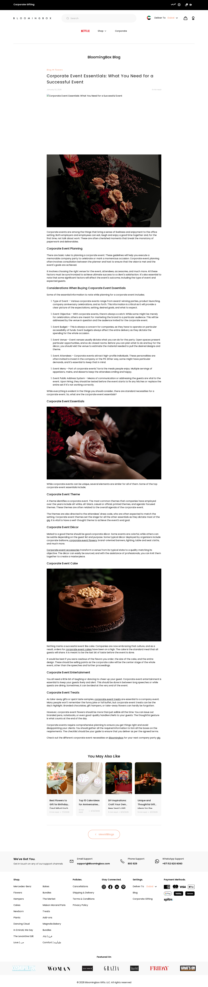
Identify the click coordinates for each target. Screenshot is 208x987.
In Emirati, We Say (23, 930)
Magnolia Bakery (52, 923)
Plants (16, 917)
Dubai (149, 886)
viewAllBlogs (106, 834)
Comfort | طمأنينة (52, 942)
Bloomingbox (116, 737)
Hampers (18, 898)
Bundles (47, 892)
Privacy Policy (80, 905)
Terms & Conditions (84, 898)
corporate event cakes (79, 649)
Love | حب (18, 942)
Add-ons (47, 917)
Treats (46, 911)
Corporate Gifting (143, 898)
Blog (49, 69)
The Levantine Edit (23, 936)
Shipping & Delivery (83, 892)
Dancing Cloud (21, 923)
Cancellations (80, 886)
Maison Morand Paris (54, 905)
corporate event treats (108, 699)
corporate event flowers (83, 540)
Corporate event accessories (63, 550)
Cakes (16, 905)
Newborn (18, 911)
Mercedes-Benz (22, 886)
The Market (49, 898)
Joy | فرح (47, 936)
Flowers (59, 69)
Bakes (46, 886)
